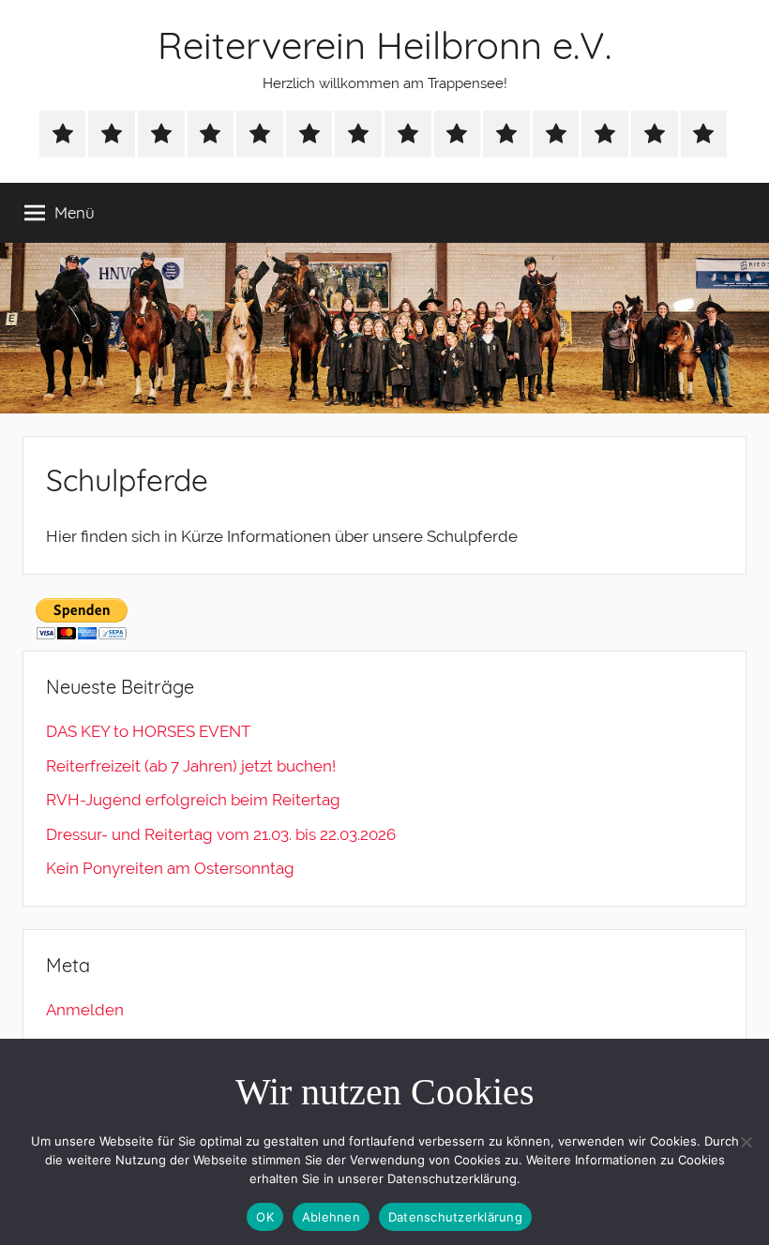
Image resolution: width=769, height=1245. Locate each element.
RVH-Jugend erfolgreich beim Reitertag (193, 799)
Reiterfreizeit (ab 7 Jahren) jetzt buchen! (191, 766)
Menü (74, 212)
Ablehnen (331, 1216)
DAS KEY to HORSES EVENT (148, 731)
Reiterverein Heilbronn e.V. (384, 45)
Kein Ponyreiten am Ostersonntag (170, 868)
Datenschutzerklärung (455, 1216)
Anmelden (85, 1009)
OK (265, 1216)
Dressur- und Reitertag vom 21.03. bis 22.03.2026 (221, 834)
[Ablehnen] (745, 1141)
